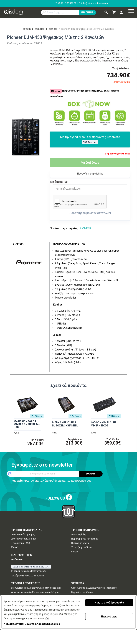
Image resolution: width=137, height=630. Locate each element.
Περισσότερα (109, 616)
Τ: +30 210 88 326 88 (66, 3)
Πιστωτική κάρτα (80, 543)
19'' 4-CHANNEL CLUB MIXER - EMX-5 (103, 424)
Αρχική (27, 28)
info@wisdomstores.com (33, 571)
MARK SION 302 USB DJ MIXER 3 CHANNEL (65, 424)
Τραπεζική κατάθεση (81, 547)
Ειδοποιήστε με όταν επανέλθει (90, 213)
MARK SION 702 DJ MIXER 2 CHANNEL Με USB (27, 424)
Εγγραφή (90, 473)
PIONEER (53, 28)
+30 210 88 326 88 (34, 575)
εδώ (47, 618)
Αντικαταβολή (78, 534)
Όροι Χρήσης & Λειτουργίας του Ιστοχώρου (94, 587)
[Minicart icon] (113, 12)
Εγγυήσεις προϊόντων (82, 592)
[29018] (25, 137)
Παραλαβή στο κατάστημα (84, 538)
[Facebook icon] (69, 497)
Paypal (74, 551)
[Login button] (121, 12)
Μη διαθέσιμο (90, 162)
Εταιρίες (40, 28)
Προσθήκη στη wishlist (90, 173)
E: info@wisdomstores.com (93, 3)
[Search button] (106, 12)
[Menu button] (131, 11)
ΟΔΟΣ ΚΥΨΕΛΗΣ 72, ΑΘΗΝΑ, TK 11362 (31, 567)
